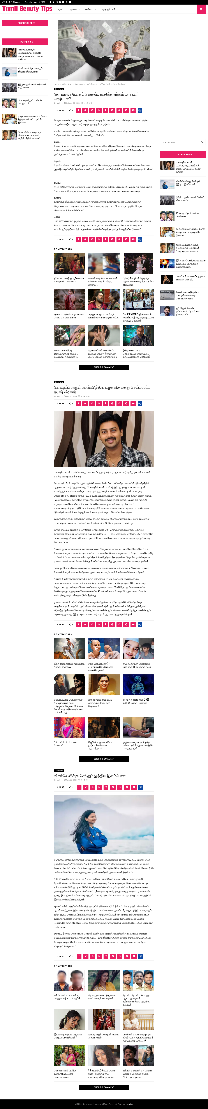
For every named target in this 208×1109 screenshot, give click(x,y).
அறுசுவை (73, 9)
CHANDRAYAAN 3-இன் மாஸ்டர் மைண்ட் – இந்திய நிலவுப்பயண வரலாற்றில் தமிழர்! (138, 318)
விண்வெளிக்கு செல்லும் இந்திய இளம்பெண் (30, 69)
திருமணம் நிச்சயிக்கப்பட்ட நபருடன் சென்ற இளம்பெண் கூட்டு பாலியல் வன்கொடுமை (102, 354)
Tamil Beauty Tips (27, 9)
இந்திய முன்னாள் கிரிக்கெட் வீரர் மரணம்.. (32, 85)
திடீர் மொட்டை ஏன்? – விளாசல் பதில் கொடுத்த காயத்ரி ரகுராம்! (100, 667)
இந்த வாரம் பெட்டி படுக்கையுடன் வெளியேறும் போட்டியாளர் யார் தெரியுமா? (136, 354)
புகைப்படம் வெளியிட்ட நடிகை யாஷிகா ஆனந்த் (190, 277)
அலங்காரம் (89, 9)
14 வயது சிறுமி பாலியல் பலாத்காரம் (30, 101)
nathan (60, 103)
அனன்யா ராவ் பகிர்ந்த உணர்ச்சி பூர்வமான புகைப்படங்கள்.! (65, 1074)
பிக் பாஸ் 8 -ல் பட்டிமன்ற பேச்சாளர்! (65, 743)
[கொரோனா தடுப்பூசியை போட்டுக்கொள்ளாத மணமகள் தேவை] (167, 295)
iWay (131, 1104)
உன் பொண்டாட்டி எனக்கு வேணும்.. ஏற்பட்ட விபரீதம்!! (67, 996)
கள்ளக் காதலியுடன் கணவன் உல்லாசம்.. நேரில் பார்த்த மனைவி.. (102, 281)
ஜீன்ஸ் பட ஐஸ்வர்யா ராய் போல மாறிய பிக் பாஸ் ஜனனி (69, 316)
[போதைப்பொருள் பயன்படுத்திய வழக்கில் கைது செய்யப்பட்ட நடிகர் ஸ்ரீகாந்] (9, 52)
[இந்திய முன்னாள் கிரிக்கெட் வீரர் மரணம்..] (9, 87)
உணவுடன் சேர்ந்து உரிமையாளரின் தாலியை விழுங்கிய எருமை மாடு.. (66, 354)
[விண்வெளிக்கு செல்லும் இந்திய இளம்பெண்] (9, 71)
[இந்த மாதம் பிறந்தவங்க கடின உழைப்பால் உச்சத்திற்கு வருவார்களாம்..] (167, 263)
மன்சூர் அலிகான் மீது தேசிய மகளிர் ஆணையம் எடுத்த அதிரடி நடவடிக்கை (137, 1074)
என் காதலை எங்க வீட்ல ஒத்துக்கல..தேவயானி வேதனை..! (100, 703)
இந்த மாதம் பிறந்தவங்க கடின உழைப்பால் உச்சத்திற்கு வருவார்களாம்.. (191, 264)
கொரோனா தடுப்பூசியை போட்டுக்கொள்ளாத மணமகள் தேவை (188, 295)
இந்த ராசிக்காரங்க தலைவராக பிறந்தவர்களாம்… (69, 665)
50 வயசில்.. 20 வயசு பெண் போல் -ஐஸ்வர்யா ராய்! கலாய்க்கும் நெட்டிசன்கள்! (101, 1074)
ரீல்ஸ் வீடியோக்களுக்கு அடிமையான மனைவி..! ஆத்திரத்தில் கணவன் (29, 135)
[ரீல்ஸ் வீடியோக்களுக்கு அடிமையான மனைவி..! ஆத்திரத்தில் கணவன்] (9, 135)
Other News (59, 89)
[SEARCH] (202, 142)
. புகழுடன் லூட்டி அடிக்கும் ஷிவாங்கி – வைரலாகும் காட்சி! (103, 316)
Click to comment (104, 367)
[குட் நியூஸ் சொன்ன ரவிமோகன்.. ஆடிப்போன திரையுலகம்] (167, 311)
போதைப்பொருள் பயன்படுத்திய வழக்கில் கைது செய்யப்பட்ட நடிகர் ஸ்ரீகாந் (30, 54)
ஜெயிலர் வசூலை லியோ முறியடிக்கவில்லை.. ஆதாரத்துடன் (100, 745)
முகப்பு (61, 9)
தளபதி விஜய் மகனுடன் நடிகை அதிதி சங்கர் (103, 1036)
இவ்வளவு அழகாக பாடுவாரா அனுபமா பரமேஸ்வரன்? (68, 1036)
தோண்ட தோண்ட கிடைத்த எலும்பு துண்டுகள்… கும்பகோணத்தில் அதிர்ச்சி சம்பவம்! (136, 999)
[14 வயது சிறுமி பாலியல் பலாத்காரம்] (9, 103)
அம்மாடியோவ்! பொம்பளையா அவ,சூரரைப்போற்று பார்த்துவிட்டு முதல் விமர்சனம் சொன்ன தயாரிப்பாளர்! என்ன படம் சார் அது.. (69, 706)
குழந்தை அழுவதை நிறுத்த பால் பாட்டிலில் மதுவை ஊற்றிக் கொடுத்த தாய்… (138, 745)
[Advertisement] (183, 71)
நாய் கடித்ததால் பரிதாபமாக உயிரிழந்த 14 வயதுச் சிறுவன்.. (137, 665)
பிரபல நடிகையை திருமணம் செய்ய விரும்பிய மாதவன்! (102, 996)
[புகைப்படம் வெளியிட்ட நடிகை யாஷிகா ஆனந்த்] (167, 279)
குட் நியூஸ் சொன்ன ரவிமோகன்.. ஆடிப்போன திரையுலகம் (188, 311)
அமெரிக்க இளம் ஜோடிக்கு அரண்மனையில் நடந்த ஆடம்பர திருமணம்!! (138, 281)
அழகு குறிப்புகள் (108, 9)
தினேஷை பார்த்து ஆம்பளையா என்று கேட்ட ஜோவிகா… (69, 279)
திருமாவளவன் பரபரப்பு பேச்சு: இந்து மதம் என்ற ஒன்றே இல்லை (32, 119)
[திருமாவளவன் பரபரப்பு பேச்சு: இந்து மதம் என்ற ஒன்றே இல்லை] (9, 119)
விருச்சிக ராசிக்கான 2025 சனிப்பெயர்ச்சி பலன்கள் (136, 701)
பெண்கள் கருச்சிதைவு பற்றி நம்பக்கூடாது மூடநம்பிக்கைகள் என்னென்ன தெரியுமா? (138, 1038)
